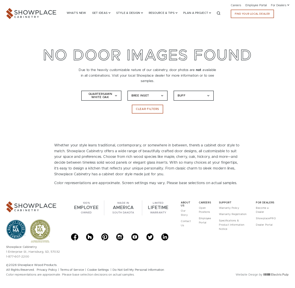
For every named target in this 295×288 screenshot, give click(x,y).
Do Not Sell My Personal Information (138, 269)
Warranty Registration (232, 214)
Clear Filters (147, 109)
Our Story (184, 213)
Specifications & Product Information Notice (231, 224)
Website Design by (249, 274)
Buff (182, 95)
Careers (236, 5)
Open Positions (204, 210)
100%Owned (86, 208)
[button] (218, 13)
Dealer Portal (264, 225)
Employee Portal (256, 5)
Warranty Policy (229, 208)
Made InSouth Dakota (123, 208)
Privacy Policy (47, 269)
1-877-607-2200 (17, 256)
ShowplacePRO (266, 218)
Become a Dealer (262, 210)
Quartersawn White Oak (100, 96)
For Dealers (278, 5)
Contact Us (186, 223)
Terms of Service (72, 269)
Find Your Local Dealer (252, 14)
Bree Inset (140, 95)
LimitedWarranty (158, 208)
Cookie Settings (98, 269)
